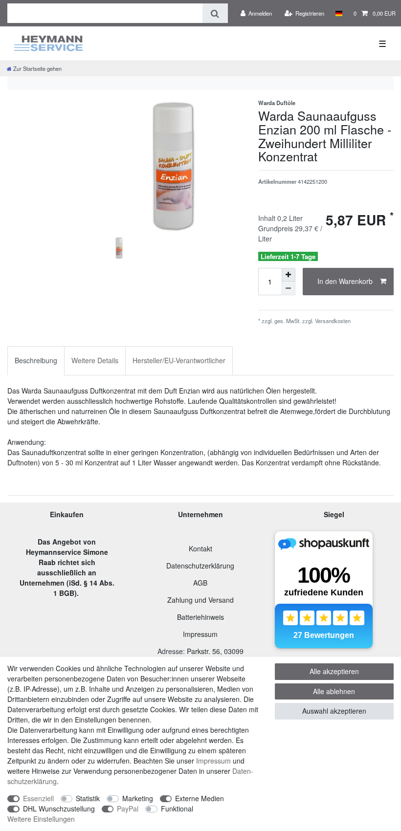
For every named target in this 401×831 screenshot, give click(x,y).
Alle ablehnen (334, 691)
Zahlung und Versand (200, 600)
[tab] (36, 360)
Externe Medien (199, 798)
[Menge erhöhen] (288, 275)
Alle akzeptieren (334, 671)
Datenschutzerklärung (200, 565)
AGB (200, 583)
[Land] (339, 13)
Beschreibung (36, 360)
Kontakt (200, 548)
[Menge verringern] (288, 288)
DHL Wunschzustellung (59, 808)
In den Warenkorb (345, 281)
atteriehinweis (202, 617)
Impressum (200, 634)
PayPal (127, 808)
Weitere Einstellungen (41, 819)
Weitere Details (94, 360)
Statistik (88, 798)
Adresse (170, 651)
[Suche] (214, 13)
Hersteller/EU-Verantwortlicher (179, 360)
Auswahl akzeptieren (334, 711)
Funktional (177, 808)
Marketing (137, 798)
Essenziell (38, 798)
